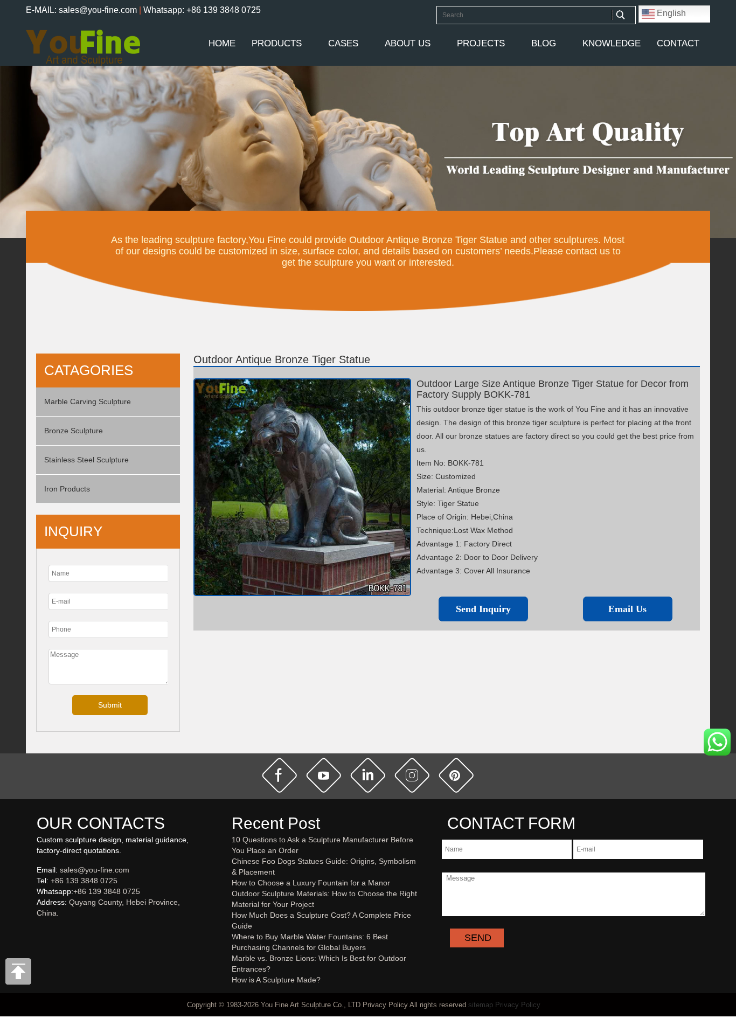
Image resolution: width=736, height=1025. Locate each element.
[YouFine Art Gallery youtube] (37, 930)
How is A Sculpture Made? (276, 979)
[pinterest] (456, 775)
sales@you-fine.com (94, 869)
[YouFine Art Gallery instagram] (39, 930)
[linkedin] (368, 775)
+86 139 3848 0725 (84, 880)
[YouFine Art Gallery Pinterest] (44, 930)
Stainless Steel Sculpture (86, 459)
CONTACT (678, 43)
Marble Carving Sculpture (87, 401)
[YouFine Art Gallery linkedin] (41, 930)
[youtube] (324, 775)
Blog (543, 43)
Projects (481, 43)
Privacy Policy (517, 1005)
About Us (408, 43)
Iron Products (67, 488)
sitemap (480, 1005)
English (670, 13)
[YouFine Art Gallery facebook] (35, 930)
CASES (343, 43)
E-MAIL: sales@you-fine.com (81, 10)
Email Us (627, 609)
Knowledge (611, 43)
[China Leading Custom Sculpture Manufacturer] (83, 47)
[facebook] (279, 775)
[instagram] (412, 775)
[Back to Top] (19, 974)
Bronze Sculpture (73, 430)
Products (277, 43)
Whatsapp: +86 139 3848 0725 (202, 10)
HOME (222, 43)
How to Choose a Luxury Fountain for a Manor (311, 882)
